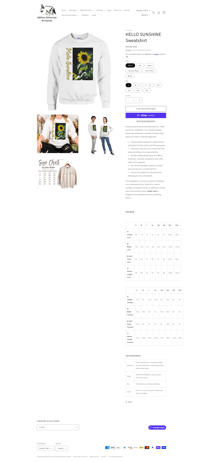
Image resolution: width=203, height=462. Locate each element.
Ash (140, 65)
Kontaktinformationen (116, 456)
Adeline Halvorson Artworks (50, 456)
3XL (129, 90)
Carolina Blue (133, 71)
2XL (158, 85)
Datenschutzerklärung (80, 456)
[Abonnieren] (76, 427)
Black (130, 76)
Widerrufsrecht (94, 456)
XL (150, 85)
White (130, 65)
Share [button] (130, 402)
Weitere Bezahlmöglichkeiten (146, 121)
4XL (138, 90)
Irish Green (149, 71)
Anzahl (128, 96)
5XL (147, 90)
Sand (149, 65)
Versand (128, 50)
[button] (73, 10)
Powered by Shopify (65, 456)
